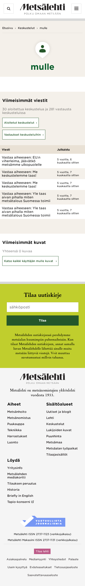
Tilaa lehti (42, 551)
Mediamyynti (37, 559)
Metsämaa (54, 442)
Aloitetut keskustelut (19, 122)
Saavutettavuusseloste (42, 575)
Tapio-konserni (18, 502)
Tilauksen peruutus (21, 483)
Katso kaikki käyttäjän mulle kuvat (29, 261)
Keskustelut (26, 28)
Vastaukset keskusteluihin (22, 134)
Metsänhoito (17, 411)
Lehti (50, 418)
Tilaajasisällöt (57, 454)
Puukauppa (15, 424)
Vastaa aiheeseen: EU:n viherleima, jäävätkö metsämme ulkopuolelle (22, 161)
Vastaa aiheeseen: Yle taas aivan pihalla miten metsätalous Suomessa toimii (26, 197)
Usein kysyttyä (17, 567)
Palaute (73, 559)
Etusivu (7, 28)
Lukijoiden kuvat (59, 430)
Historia (13, 489)
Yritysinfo (14, 468)
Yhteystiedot (57, 559)
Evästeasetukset (41, 567)
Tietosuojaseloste (66, 567)
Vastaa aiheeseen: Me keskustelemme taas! (20, 173)
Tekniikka (14, 430)
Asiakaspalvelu (17, 559)
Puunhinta (53, 436)
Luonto (12, 442)
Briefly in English (20, 495)
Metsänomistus (19, 418)
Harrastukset (17, 436)
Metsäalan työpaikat (62, 448)
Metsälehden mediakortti (17, 475)
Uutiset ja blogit (58, 411)
